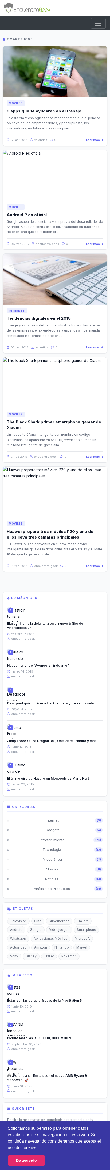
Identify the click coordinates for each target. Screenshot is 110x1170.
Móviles (16, 103)
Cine (37, 921)
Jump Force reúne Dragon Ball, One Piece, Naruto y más (51, 741)
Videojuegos (59, 930)
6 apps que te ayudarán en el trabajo (44, 111)
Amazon (40, 947)
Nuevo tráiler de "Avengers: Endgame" (38, 665)
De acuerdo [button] (26, 1160)
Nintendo (61, 947)
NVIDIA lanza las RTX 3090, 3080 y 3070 (39, 1038)
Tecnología (71, 849)
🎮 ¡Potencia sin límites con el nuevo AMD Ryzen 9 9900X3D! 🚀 (47, 1078)
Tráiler (49, 956)
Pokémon (69, 956)
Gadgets (73, 830)
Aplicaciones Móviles (50, 938)
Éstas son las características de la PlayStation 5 (44, 1000)
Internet (17, 310)
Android (16, 930)
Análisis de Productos (67, 888)
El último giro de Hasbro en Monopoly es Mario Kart (48, 778)
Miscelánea (72, 859)
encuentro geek (47, 244)
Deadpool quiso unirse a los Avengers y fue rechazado (50, 703)
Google (36, 930)
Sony (14, 956)
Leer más (93, 140)
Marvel (81, 947)
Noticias (73, 879)
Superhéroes (59, 921)
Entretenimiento (70, 840)
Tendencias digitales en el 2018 (39, 318)
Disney (31, 956)
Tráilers (83, 921)
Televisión (18, 921)
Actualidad (18, 947)
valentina (40, 140)
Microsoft (82, 938)
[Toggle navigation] (98, 23)
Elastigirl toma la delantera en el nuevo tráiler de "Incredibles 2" (45, 626)
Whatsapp (18, 938)
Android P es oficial (27, 214)
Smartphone (86, 930)
